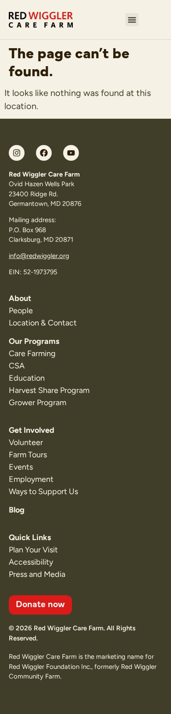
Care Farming (32, 353)
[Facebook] (44, 153)
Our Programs (34, 341)
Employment (31, 479)
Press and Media (37, 574)
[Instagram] (17, 153)
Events (21, 467)
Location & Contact (43, 323)
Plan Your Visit (33, 550)
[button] (132, 19)
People (21, 310)
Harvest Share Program (49, 390)
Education (27, 378)
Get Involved (31, 430)
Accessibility (31, 562)
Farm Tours (28, 455)
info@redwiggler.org (39, 256)
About (20, 298)
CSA (17, 366)
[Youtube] (71, 153)
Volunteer (26, 442)
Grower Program (37, 402)
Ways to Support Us (43, 491)
